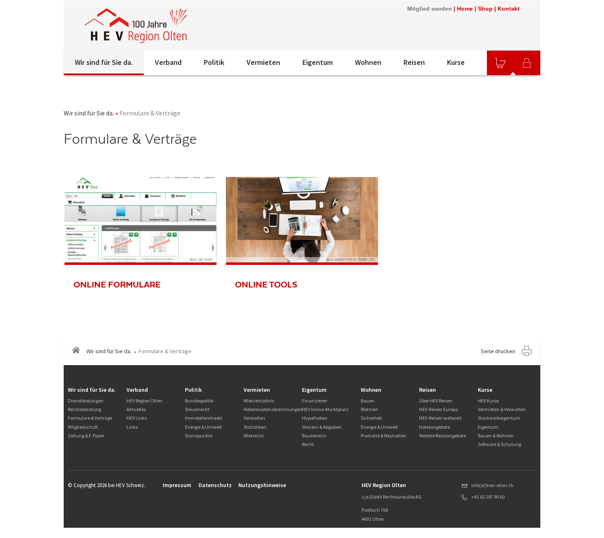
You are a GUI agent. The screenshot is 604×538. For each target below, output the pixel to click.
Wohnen (368, 62)
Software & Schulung (499, 444)
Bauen (368, 401)
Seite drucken (498, 351)
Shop (485, 8)
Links (132, 427)
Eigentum (317, 62)
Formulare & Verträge (90, 418)
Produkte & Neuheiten (383, 435)
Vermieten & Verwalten (502, 409)
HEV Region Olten (144, 401)
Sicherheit (371, 418)
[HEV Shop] (500, 63)
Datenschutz (215, 485)
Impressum (177, 485)
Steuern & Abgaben (321, 427)
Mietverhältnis (259, 401)
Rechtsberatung (84, 409)
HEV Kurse (488, 401)
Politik (214, 62)
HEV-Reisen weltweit (440, 418)
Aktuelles (136, 409)
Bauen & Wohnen (496, 435)
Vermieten (263, 62)
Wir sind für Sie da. (104, 62)
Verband (168, 62)
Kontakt (509, 8)
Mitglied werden (429, 8)
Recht (308, 444)
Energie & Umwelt (203, 427)
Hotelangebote (434, 427)
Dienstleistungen (86, 401)
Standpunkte (198, 435)
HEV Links (137, 418)
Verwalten (254, 418)
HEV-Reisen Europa (438, 409)
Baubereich (314, 435)
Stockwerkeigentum (499, 418)
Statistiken (255, 427)
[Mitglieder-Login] (526, 63)
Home (465, 8)
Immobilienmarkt (203, 418)
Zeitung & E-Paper (86, 435)
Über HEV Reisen (435, 401)
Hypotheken (314, 418)
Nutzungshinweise (262, 485)
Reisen (414, 62)
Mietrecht (254, 435)
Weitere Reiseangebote (442, 435)
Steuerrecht (197, 409)
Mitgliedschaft (83, 427)
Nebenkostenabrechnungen (273, 409)
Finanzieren (314, 401)
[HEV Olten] (135, 25)
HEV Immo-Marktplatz (325, 409)
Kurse (456, 62)
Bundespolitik (199, 401)
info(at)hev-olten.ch (492, 485)
